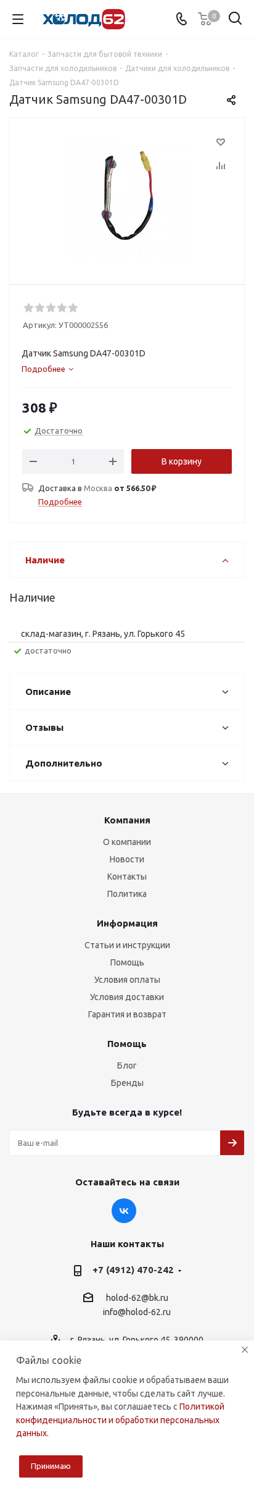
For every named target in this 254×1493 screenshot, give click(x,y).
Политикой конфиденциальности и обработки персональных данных (120, 1420)
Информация (127, 923)
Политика (127, 894)
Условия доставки (127, 997)
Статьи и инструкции (127, 945)
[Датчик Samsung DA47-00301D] (127, 195)
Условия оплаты (127, 980)
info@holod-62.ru (137, 1313)
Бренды (127, 1083)
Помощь (127, 962)
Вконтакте (124, 1210)
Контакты (127, 876)
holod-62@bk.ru (137, 1298)
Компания (127, 820)
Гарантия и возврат (127, 1014)
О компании (127, 842)
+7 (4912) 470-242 (133, 1269)
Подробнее (60, 501)
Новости (127, 859)
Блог (127, 1065)
